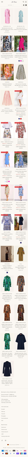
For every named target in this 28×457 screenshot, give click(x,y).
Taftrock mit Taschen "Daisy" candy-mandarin (7, 110)
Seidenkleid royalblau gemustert (7, 234)
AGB (2, 434)
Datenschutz (4, 429)
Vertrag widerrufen (5, 436)
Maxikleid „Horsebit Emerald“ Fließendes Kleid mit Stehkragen (7, 355)
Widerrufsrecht (4, 431)
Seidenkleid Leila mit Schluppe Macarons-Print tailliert (7, 29)
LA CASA (7, 169)
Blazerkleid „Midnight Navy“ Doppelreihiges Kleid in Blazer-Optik (7, 382)
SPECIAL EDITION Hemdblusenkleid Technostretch (7, 173)
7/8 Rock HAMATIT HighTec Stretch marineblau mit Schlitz (7, 267)
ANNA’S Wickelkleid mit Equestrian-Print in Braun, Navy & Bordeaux (21, 297)
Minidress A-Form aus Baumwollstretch (20, 110)
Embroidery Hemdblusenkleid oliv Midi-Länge (20, 267)
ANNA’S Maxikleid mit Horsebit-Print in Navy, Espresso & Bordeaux (21, 326)
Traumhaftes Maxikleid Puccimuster (21, 172)
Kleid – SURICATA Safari (7, 141)
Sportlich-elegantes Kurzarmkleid (21, 205)
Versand (3, 413)
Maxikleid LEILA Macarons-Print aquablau (20, 29)
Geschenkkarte (4, 418)
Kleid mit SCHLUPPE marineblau (21, 234)
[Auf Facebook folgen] (2, 440)
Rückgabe (3, 416)
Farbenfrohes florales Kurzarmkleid (7, 205)
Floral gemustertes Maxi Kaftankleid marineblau (7, 56)
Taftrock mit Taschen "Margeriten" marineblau (21, 84)
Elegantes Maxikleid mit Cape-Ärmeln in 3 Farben (21, 56)
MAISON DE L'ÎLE (7, 26)
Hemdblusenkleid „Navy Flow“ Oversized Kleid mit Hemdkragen (20, 355)
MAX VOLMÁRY (7, 232)
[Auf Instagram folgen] (5, 440)
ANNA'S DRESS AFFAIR (7, 53)
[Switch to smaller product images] (26, 5)
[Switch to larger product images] (23, 5)
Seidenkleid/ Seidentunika (21, 142)
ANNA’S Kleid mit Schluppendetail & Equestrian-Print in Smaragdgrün (7, 297)
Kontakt (3, 409)
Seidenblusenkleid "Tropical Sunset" (7, 84)
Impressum (3, 427)
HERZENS (7, 82)
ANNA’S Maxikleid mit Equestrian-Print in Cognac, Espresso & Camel (7, 326)
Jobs (2, 420)
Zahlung (3, 411)
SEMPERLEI (20, 82)
